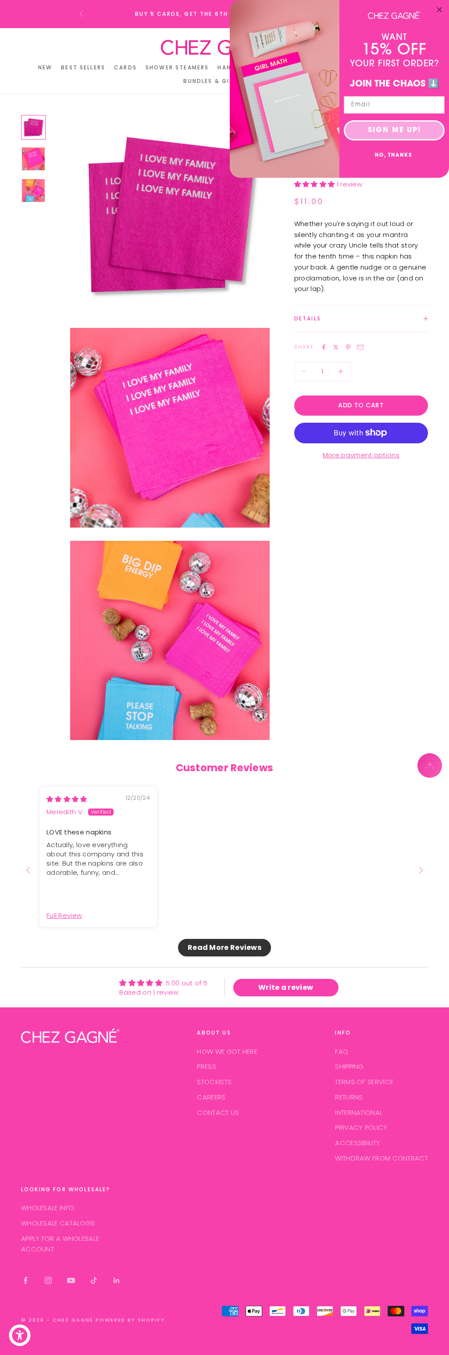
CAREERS (211, 1097)
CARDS (125, 67)
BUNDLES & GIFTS (212, 81)
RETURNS (349, 1097)
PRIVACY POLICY (361, 1127)
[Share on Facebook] (323, 347)
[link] (394, 15)
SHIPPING (349, 1066)
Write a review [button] (285, 987)
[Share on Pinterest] (348, 347)
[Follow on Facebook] (25, 1280)
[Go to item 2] (33, 159)
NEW (45, 67)
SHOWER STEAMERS (177, 67)
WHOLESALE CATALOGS (58, 1223)
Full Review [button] (64, 915)
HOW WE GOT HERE (227, 1051)
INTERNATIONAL (358, 1112)
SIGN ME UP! (394, 130)
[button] (315, 184)
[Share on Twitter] (335, 347)
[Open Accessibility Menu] (20, 1335)
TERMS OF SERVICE (364, 1081)
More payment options (361, 455)
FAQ (341, 1051)
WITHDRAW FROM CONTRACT (381, 1158)
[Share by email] (360, 347)
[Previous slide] (28, 870)
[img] (66, 799)
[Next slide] (421, 870)
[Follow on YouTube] (71, 1280)
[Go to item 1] (33, 127)
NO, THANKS (393, 155)
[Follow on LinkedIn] (116, 1280)
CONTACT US (218, 1112)
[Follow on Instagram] (48, 1280)
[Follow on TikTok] (93, 1280)
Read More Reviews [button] (224, 947)
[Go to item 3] (33, 190)
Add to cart (361, 405)
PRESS (206, 1066)
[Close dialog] (439, 9)
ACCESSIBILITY (357, 1142)
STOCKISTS (214, 1081)
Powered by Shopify (130, 1319)
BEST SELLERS (83, 67)
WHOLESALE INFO (47, 1207)
